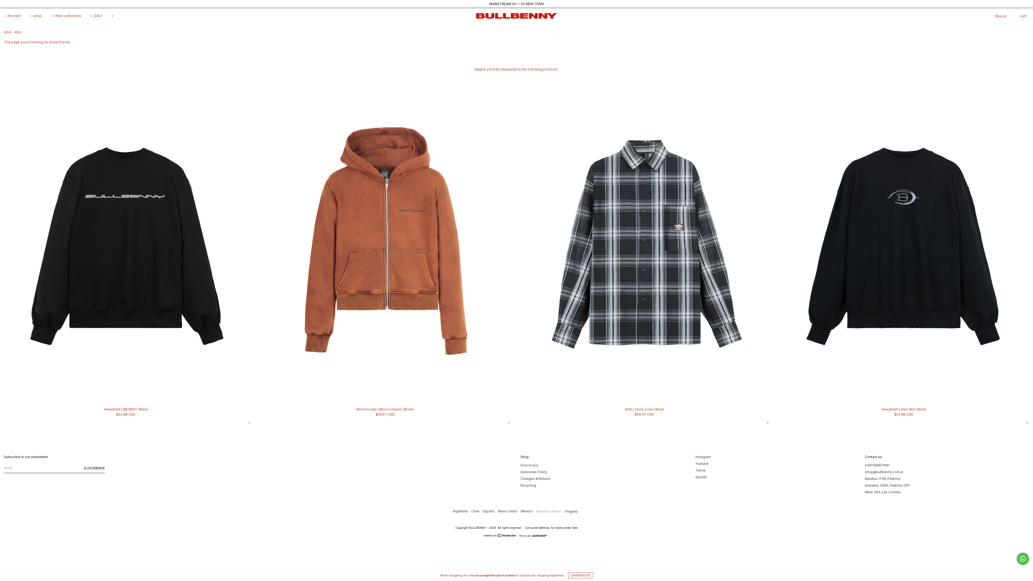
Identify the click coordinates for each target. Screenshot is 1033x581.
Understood (580, 575)
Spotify (701, 477)
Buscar (1001, 16)
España (489, 511)
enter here (571, 527)
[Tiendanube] (500, 536)
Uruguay (571, 511)
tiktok (700, 470)
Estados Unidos (549, 511)
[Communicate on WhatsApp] (1023, 559)
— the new (12, 16)
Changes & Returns (536, 479)
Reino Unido (508, 511)
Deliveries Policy (534, 472)
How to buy (530, 465)
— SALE (96, 16)
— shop (36, 16)
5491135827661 (877, 465)
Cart (1023, 16)
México (527, 511)
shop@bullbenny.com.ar (884, 472)
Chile (475, 511)
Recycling (528, 485)
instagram (703, 457)
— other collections (66, 16)
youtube (702, 464)
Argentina (461, 511)
